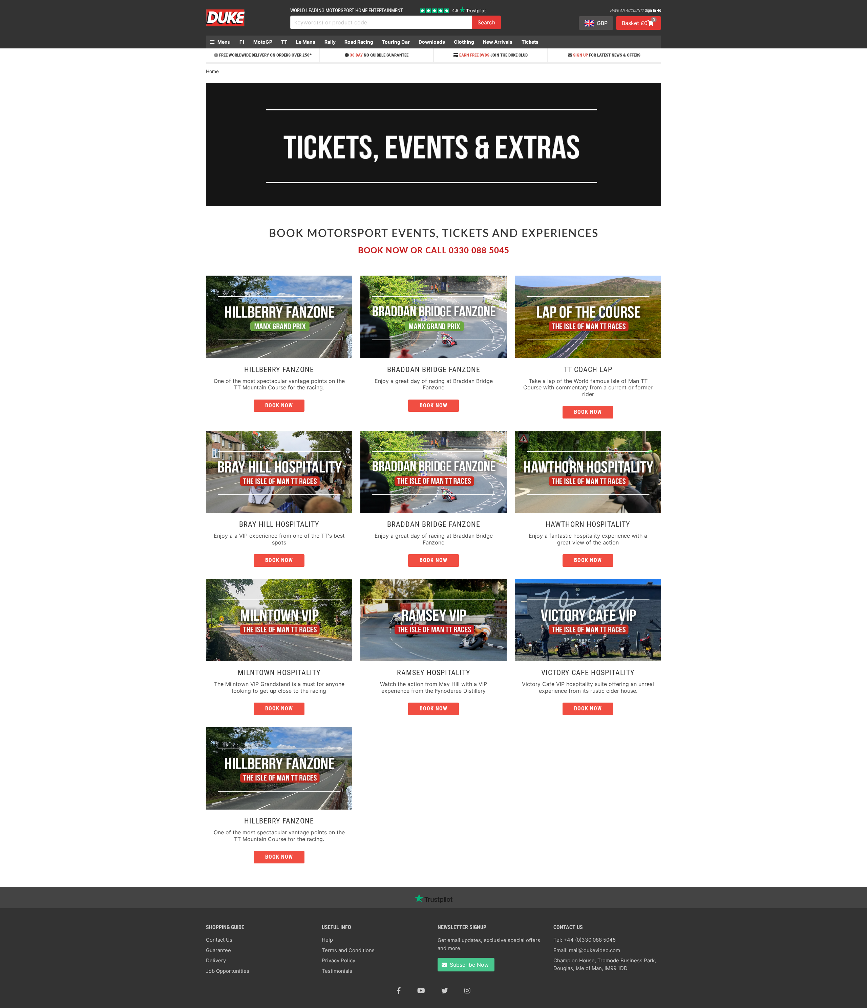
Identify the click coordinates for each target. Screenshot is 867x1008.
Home (212, 71)
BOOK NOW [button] (433, 405)
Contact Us (219, 940)
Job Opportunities (227, 971)
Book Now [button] (279, 405)
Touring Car (396, 42)
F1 (242, 42)
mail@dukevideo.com (594, 950)
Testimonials (337, 971)
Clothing (464, 42)
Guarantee (218, 950)
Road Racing (358, 42)
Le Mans (305, 42)
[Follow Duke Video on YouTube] (421, 991)
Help (327, 940)
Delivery (216, 960)
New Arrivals (497, 42)
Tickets (530, 42)
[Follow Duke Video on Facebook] (399, 991)
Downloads (432, 42)
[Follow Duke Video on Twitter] (444, 991)
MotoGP (262, 42)
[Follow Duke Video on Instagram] (467, 991)
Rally (330, 42)
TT (284, 42)
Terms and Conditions (348, 950)
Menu (223, 42)
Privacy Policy (338, 960)
